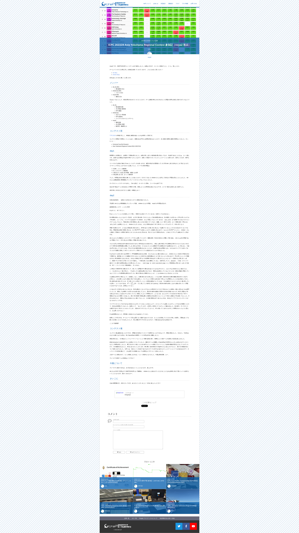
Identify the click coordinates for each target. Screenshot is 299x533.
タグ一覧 (134, 518)
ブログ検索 (185, 3)
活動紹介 (170, 3)
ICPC (149, 49)
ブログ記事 (154, 40)
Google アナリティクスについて (148, 518)
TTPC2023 (113, 135)
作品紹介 (163, 3)
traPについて (147, 3)
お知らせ (155, 3)
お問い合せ (194, 3)
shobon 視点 (116, 74)
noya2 (128, 394)
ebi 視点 (115, 72)
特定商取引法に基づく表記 (167, 518)
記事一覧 (126, 518)
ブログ (177, 3)
